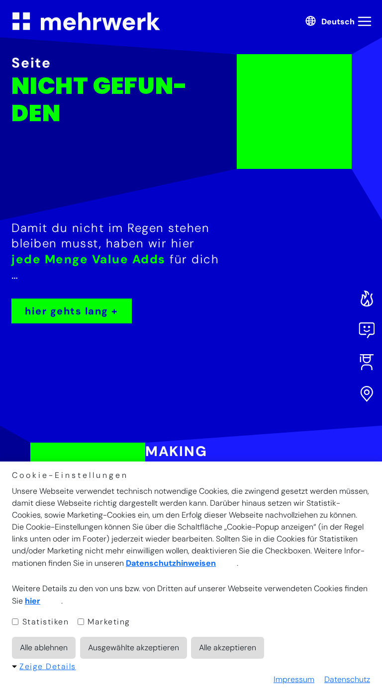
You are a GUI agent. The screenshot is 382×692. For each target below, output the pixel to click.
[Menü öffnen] (366, 21)
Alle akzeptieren (227, 647)
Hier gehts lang (66, 311)
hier (32, 601)
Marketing (107, 621)
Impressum (294, 679)
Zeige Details (47, 666)
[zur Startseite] (86, 21)
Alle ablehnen (44, 647)
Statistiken (44, 621)
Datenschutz (347, 679)
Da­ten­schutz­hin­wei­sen (171, 563)
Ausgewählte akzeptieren (133, 647)
